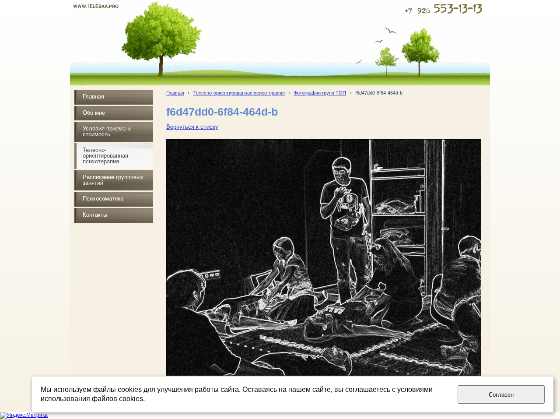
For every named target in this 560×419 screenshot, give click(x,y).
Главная (175, 92)
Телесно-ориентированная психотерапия (239, 92)
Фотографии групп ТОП (320, 92)
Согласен (501, 394)
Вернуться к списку (192, 127)
